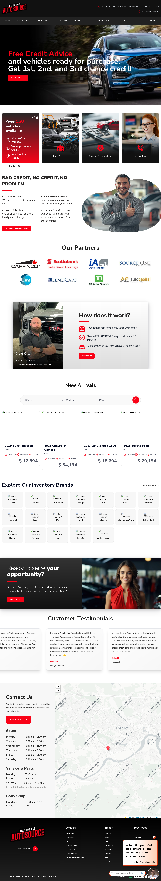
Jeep (106, 857)
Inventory (23, 20)
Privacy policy (71, 853)
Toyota (107, 833)
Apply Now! (16, 78)
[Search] (135, 400)
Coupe (136, 833)
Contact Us (15, 166)
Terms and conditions (75, 857)
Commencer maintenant (16, 228)
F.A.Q (88, 20)
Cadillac (107, 853)
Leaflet (128, 817)
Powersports (43, 20)
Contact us (70, 849)
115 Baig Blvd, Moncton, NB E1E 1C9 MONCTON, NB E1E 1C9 (130, 6)
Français (151, 20)
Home (8, 20)
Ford (106, 841)
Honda (107, 861)
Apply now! (87, 356)
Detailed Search (150, 485)
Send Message (18, 719)
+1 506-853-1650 (150, 11)
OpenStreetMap (139, 817)
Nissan (107, 837)
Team (77, 20)
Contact (123, 20)
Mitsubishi (108, 849)
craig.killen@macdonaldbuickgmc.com (35, 364)
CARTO (157, 817)
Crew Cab (137, 837)
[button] (108, 748)
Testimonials (104, 20)
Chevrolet (108, 845)
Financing (62, 20)
